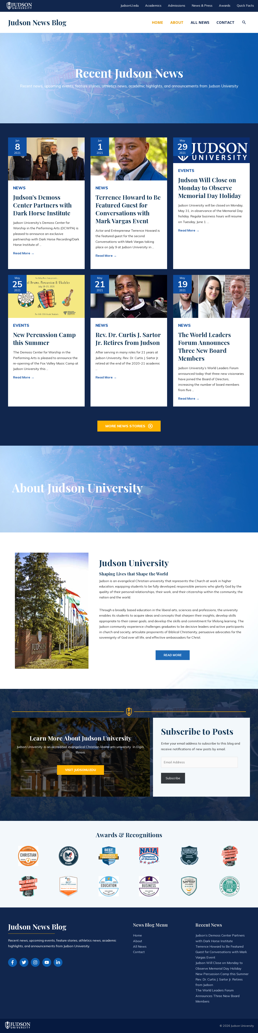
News (19, 187)
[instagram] (36, 962)
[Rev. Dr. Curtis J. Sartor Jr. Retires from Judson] (129, 296)
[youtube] (47, 962)
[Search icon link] (244, 22)
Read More (23, 253)
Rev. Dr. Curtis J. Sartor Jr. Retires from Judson (128, 339)
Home (137, 935)
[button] (129, 426)
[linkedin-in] (59, 962)
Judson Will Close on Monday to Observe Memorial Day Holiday (209, 188)
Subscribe (173, 778)
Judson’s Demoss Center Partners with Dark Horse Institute (42, 205)
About (137, 941)
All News (140, 946)
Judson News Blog (37, 22)
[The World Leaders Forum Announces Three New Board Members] (211, 296)
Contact (139, 952)
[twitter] (25, 962)
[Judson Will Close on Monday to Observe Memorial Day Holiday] (211, 150)
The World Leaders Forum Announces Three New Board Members (204, 346)
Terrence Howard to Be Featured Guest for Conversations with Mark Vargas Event (128, 209)
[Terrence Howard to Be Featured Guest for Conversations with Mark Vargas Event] (129, 158)
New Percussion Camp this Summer (44, 339)
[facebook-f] (13, 962)
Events (186, 170)
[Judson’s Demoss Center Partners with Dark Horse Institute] (46, 158)
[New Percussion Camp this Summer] (46, 296)
